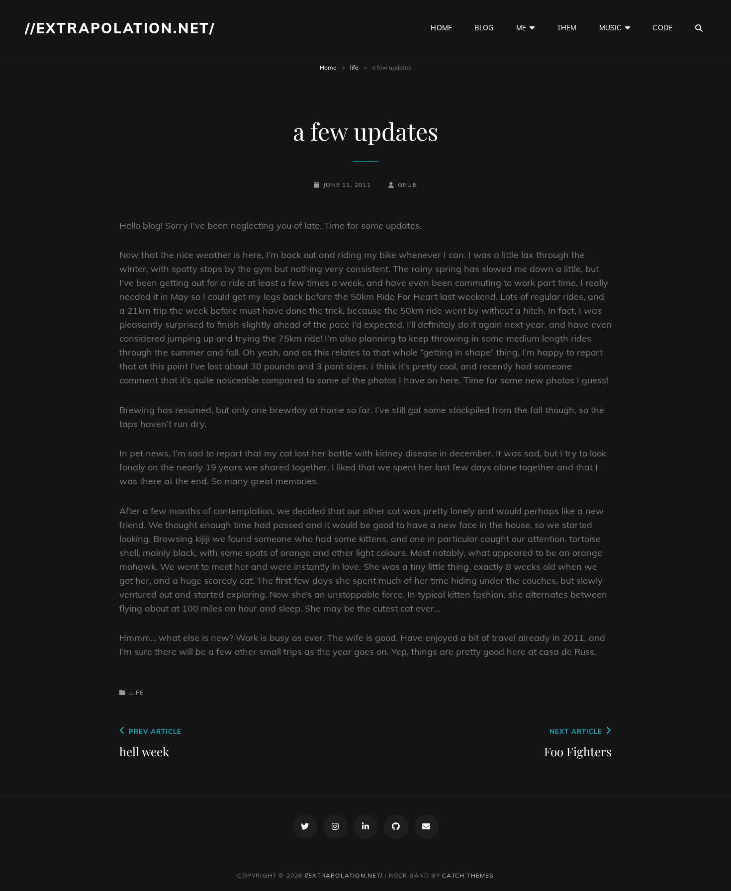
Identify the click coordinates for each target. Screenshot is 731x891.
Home (328, 67)
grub (407, 184)
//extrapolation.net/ (120, 28)
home (441, 27)
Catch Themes (467, 875)
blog (484, 27)
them (567, 27)
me (521, 27)
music (610, 27)
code (662, 27)
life (354, 67)
